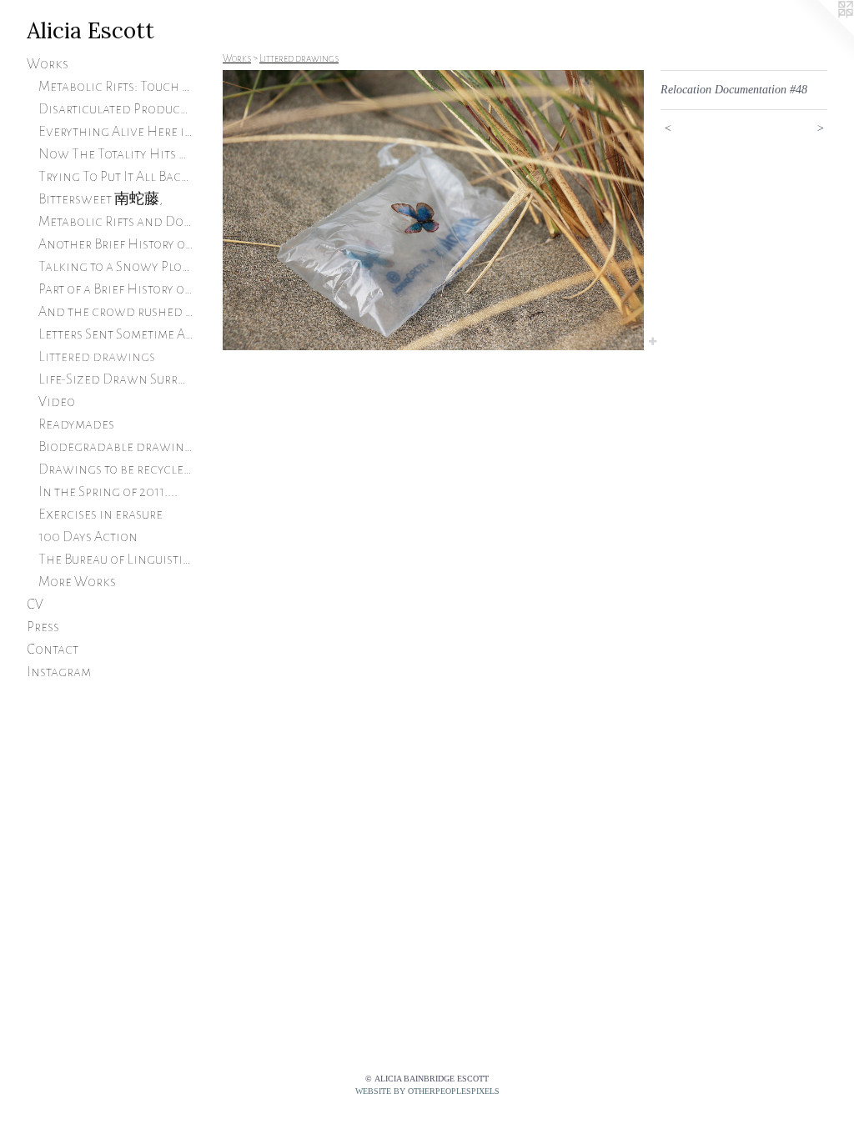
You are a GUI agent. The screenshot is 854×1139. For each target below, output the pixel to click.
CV (35, 604)
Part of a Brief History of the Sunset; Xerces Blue (116, 289)
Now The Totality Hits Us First (116, 154)
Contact (52, 649)
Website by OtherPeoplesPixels (427, 1091)
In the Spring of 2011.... (108, 491)
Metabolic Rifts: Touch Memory (116, 86)
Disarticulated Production (116, 109)
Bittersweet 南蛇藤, (100, 199)
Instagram (59, 672)
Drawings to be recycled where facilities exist (116, 469)
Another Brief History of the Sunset (116, 244)
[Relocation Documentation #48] (433, 210)
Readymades (76, 424)
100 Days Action (88, 536)
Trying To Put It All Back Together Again (116, 176)
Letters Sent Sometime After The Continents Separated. (116, 334)
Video (56, 401)
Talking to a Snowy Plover (116, 266)
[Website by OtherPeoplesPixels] (820, 33)
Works (47, 64)
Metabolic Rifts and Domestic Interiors (116, 221)
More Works (77, 582)
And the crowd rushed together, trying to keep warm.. (116, 311)
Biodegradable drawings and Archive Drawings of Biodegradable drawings (116, 446)
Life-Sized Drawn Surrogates (116, 379)
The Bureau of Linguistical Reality (116, 559)
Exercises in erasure (100, 514)
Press (43, 627)
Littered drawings (96, 356)
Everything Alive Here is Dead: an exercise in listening (116, 131)
